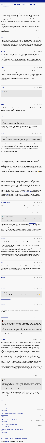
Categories (6, 438)
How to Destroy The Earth (5, 299)
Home (2, 438)
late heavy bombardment (26, 191)
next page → (3, 400)
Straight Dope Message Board (6, 1)
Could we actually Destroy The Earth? (9, 419)
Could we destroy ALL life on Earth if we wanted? (18, 4)
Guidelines (11, 438)
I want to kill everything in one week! (9, 424)
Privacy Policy (24, 438)
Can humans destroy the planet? (7, 408)
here (7, 194)
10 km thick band (32, 223)
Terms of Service (17, 438)
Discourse (7, 441)
